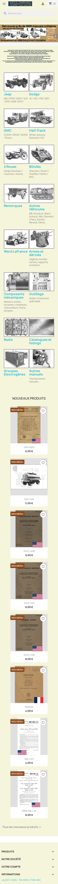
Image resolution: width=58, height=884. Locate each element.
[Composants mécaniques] (16, 281)
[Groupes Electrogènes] (16, 358)
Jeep (7, 94)
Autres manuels (36, 373)
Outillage (36, 294)
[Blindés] (41, 154)
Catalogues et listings (40, 341)
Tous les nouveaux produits (22, 827)
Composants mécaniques (14, 296)
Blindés (35, 167)
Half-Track (37, 130)
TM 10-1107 (29, 603)
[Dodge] (41, 81)
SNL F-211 (29, 759)
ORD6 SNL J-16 (29, 810)
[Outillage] (41, 281)
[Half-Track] (41, 118)
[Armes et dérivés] (41, 239)
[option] (29, 33)
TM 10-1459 (29, 551)
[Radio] (16, 327)
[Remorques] (16, 193)
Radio (8, 340)
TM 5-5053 (29, 447)
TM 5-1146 (29, 499)
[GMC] (16, 118)
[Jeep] (16, 81)
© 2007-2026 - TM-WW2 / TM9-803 (21, 880)
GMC (8, 130)
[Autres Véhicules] (41, 193)
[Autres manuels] (41, 358)
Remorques (13, 206)
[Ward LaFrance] (16, 239)
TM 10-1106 (29, 655)
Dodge (34, 94)
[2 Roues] (16, 154)
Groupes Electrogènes (14, 373)
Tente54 (29, 706)
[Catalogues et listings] (41, 327)
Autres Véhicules (37, 207)
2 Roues (10, 167)
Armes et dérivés (36, 253)
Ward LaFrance (16, 251)
